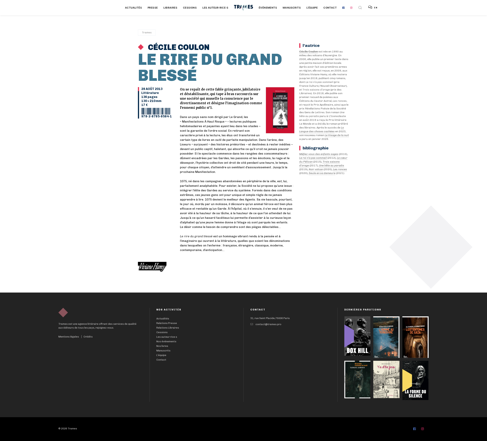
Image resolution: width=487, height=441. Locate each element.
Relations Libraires (167, 327)
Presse (153, 7)
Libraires (170, 7)
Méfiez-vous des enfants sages (318, 154)
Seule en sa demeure (322, 173)
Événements (268, 7)
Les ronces (340, 169)
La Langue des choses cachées (321, 129)
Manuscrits (292, 7)
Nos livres (162, 346)
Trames (147, 32)
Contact (330, 7)
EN (376, 7)
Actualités (133, 7)
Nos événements (166, 341)
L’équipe (161, 355)
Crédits (88, 336)
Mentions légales (68, 336)
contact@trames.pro (268, 324)
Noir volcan (316, 169)
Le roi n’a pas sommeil (313, 158)
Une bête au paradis (331, 165)
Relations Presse (166, 323)
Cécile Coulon (177, 47)
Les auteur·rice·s (215, 7)
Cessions (190, 7)
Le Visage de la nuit (337, 135)
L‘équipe (312, 7)
